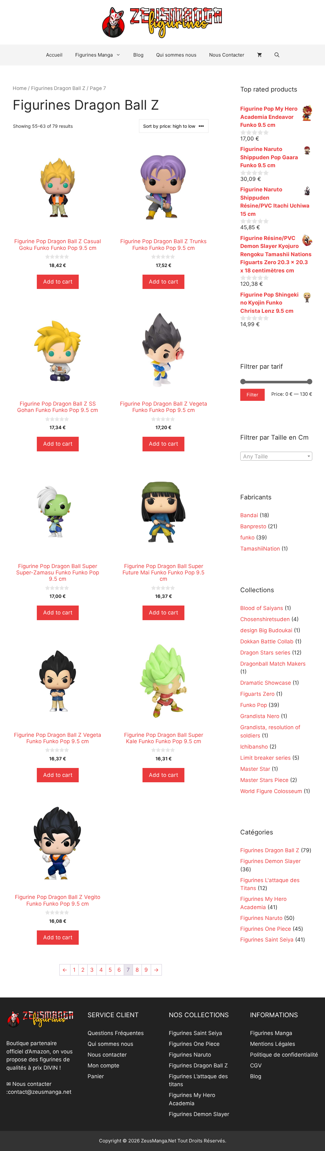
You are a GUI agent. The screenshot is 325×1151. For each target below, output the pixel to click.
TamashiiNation (260, 548)
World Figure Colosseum (271, 791)
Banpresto (253, 526)
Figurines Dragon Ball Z (58, 88)
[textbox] (276, 456)
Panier (96, 1076)
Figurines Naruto (190, 1055)
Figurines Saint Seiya (195, 1033)
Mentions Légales (272, 1044)
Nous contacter (107, 1055)
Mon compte (103, 1065)
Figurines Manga (94, 55)
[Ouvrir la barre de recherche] (277, 55)
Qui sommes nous (176, 55)
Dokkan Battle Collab (267, 641)
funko (247, 537)
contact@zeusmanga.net (39, 1092)
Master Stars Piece (264, 780)
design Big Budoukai (266, 630)
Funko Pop (253, 705)
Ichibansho (254, 746)
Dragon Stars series (265, 652)
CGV (256, 1065)
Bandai (249, 515)
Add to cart (57, 281)
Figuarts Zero (257, 694)
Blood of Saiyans (261, 608)
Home (20, 88)
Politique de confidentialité (284, 1055)
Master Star (255, 769)
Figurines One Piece (194, 1044)
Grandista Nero (259, 716)
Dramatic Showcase (265, 683)
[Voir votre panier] (259, 55)
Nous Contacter (226, 55)
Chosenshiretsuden (265, 619)
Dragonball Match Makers (273, 664)
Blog (138, 55)
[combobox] (276, 456)
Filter (252, 395)
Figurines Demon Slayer (199, 1114)
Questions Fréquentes (116, 1033)
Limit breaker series (265, 758)
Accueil (54, 55)
